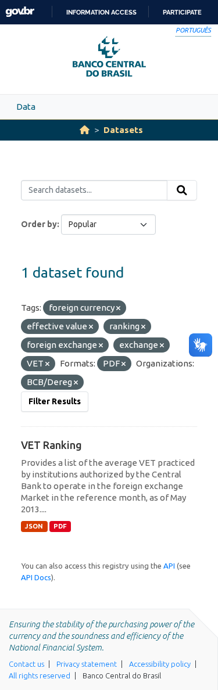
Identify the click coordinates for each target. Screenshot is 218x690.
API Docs (36, 577)
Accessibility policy (160, 664)
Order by (39, 224)
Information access (101, 12)
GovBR (19, 11)
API (169, 566)
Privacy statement (86, 664)
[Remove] (118, 308)
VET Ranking (51, 445)
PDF (60, 526)
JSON (34, 526)
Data (25, 107)
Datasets (123, 130)
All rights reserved (39, 675)
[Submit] (182, 190)
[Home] (85, 130)
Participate (182, 12)
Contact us (26, 664)
